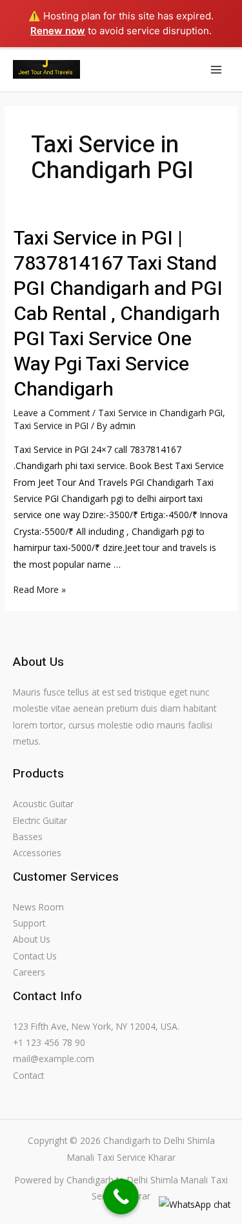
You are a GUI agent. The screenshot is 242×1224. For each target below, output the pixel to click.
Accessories (37, 853)
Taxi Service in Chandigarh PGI (160, 412)
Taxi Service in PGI (51, 425)
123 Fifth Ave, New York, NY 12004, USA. (96, 1026)
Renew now (57, 31)
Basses (28, 836)
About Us (31, 939)
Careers (29, 972)
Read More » (40, 589)
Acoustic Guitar (43, 804)
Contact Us (35, 956)
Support (29, 923)
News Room (38, 907)
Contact (28, 1075)
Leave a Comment (52, 412)
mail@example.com (53, 1058)
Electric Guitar (40, 820)
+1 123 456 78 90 (49, 1042)
